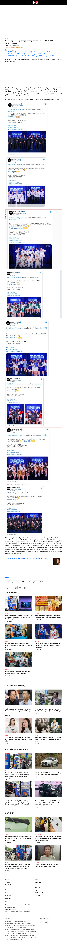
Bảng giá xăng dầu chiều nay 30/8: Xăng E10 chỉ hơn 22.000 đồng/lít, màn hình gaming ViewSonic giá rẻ (18, 617)
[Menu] (61, 2)
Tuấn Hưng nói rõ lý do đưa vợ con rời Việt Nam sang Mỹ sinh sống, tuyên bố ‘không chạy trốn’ (18, 711)
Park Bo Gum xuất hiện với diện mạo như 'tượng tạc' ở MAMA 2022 (27, 54)
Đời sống (37, 613)
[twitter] (7, 587)
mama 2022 (20, 582)
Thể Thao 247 (39, 893)
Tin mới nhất (11, 593)
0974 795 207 (19, 911)
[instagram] (16, 587)
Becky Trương (13, 43)
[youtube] (20, 587)
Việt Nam (37, 641)
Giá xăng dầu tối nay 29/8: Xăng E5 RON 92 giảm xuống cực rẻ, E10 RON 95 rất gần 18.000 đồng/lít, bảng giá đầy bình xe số (18, 866)
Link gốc (7, 577)
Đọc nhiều (10, 813)
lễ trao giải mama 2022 (36, 582)
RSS (36, 890)
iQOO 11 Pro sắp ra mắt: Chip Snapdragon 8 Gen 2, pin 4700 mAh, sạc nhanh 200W (31, 56)
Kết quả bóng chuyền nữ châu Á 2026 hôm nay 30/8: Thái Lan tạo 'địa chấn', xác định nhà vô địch (47, 645)
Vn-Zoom (37, 895)
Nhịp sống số (38, 834)
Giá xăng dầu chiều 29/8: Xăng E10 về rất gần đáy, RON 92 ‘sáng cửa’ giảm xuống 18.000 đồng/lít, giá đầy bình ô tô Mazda (17, 803)
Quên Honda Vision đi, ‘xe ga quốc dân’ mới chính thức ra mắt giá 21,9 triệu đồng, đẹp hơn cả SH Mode (18, 838)
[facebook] (11, 587)
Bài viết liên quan (10, 50)
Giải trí (6, 38)
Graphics (10, 898)
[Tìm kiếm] (56, 2)
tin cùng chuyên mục (16, 686)
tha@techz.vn (27, 911)
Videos (9, 893)
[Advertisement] (33, 75)
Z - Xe (36, 885)
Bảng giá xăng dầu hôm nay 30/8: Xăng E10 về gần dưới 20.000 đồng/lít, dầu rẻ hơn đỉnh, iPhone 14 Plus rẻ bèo (48, 838)
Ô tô (36, 770)
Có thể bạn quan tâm (16, 749)
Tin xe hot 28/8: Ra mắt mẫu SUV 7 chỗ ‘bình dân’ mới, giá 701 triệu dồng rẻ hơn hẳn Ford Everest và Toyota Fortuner (48, 803)
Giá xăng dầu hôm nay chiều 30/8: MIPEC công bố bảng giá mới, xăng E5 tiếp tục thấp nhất (18, 645)
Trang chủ (8, 882)
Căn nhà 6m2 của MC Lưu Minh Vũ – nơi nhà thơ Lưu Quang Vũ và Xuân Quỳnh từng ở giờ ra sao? (48, 739)
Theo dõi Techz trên (11, 47)
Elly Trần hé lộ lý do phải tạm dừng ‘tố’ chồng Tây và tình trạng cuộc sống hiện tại (30, 52)
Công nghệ (38, 882)
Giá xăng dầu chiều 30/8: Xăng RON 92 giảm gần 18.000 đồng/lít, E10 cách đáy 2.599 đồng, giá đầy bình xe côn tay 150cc (18, 774)
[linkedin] (24, 587)
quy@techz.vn (12, 909)
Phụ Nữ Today (9, 885)
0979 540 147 (14, 907)
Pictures (9, 895)
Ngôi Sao (37, 887)
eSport (6, 613)
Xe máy (7, 770)
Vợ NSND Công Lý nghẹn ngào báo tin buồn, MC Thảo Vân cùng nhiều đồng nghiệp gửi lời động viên (18, 739)
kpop (11, 582)
